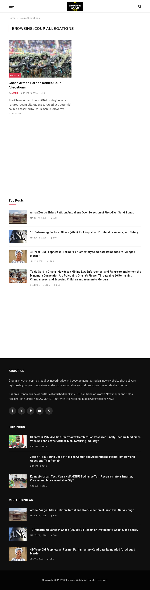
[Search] (139, 6)
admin (15, 93)
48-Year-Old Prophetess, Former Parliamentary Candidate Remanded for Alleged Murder (82, 253)
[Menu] (11, 6)
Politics (14, 75)
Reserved (101, 580)
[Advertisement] (75, 162)
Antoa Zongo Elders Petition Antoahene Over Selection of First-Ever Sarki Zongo (82, 212)
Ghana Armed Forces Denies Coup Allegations (35, 85)
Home (12, 18)
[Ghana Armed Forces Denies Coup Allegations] (40, 59)
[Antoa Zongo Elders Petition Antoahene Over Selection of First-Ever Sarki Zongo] (18, 217)
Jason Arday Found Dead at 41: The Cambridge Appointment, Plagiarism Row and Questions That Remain (82, 458)
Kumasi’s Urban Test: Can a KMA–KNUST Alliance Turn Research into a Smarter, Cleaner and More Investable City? (81, 478)
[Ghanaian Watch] (75, 6)
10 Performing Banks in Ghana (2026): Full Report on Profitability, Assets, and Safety (84, 232)
